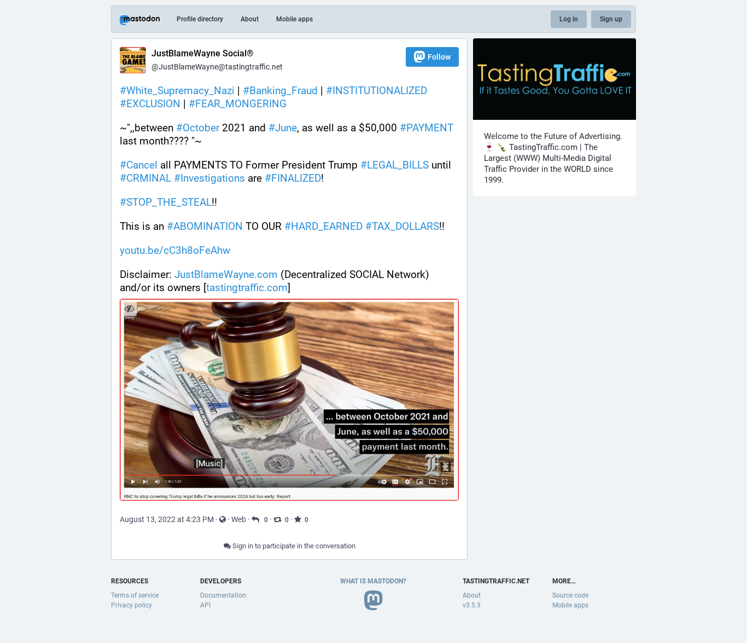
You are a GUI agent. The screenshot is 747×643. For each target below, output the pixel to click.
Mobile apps (294, 19)
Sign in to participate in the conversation (293, 546)
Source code (570, 595)
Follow (439, 57)
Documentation (223, 595)
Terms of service (135, 595)
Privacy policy (131, 605)
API (205, 605)
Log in (568, 19)
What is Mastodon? (373, 581)
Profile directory (200, 19)
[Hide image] (129, 308)
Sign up (611, 19)
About (250, 19)
